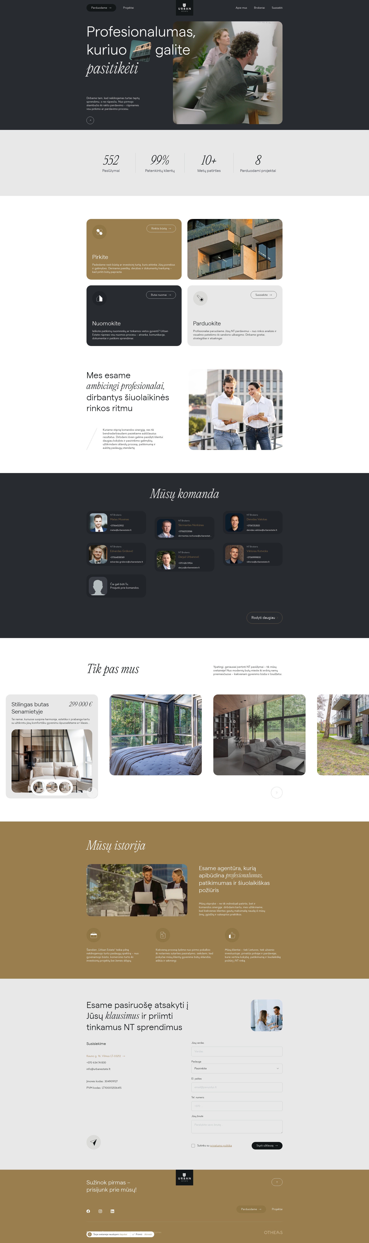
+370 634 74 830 (96, 1062)
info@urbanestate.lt (98, 1069)
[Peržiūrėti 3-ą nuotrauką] (65, 787)
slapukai (123, 1234)
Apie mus (241, 7)
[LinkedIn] (112, 1211)
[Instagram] (100, 1211)
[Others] (273, 1232)
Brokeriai (259, 7)
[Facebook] (88, 1211)
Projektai (128, 7)
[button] (156, 746)
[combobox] (194, 1068)
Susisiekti (277, 7)
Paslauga (196, 1061)
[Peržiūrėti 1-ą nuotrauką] (39, 787)
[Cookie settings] (90, 1234)
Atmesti (148, 1234)
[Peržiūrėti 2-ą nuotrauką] (52, 787)
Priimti (139, 1234)
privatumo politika (221, 1145)
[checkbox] (193, 1145)
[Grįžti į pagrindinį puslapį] (184, 8)
